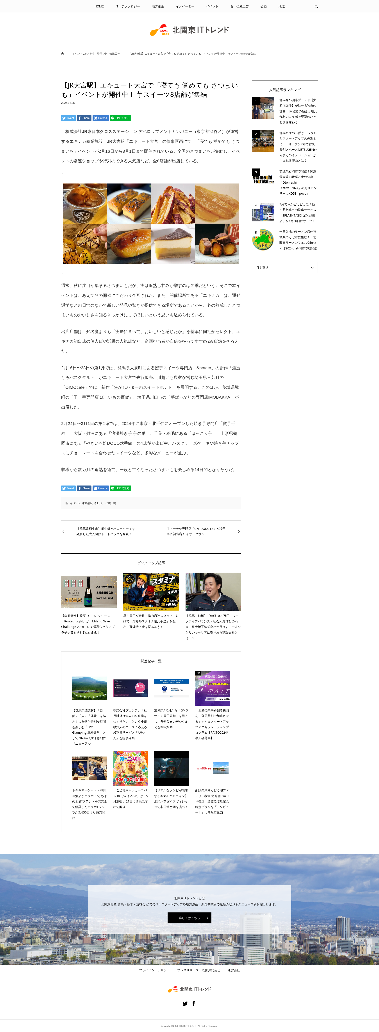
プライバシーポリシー (154, 970)
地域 (282, 6)
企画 (264, 6)
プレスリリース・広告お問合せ (198, 970)
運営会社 (234, 970)
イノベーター (185, 6)
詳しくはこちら (189, 918)
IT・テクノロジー (128, 6)
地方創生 (158, 6)
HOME (99, 6)
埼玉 (96, 503)
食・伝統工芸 (239, 6)
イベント (212, 6)
